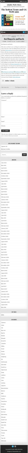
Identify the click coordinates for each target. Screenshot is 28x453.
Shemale (3, 417)
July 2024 (3, 183)
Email (3, 121)
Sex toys (3, 411)
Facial (2, 348)
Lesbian (3, 383)
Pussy (2, 406)
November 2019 (5, 265)
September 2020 (5, 239)
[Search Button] (26, 32)
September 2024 (5, 178)
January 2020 (4, 260)
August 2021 (4, 210)
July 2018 (3, 275)
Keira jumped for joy (16, 64)
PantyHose (4, 401)
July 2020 (3, 244)
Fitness (3, 354)
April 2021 (3, 220)
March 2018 (4, 278)
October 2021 (4, 204)
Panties (3, 398)
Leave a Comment (21, 41)
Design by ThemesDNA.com (14, 451)
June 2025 (4, 162)
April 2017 (3, 286)
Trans (2, 435)
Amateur (3, 322)
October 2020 (4, 236)
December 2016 (5, 294)
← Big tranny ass (4, 87)
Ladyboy (3, 375)
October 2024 (4, 176)
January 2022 (4, 199)
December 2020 (5, 231)
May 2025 (3, 165)
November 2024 (5, 173)
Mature (3, 390)
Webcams (3, 440)
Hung (18, 35)
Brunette (10, 35)
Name (3, 116)
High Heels (14, 35)
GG (2, 359)
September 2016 (5, 302)
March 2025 (4, 170)
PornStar (13, 36)
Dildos (2, 346)
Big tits (5, 35)
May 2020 (3, 249)
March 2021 (4, 223)
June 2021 (3, 215)
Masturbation (4, 388)
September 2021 (5, 207)
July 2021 (3, 212)
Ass (2, 327)
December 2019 (5, 262)
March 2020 (4, 254)
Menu (4, 1)
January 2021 (4, 228)
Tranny (3, 432)
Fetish (2, 351)
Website (3, 126)
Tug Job (3, 438)
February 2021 (5, 226)
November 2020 (5, 233)
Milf (2, 393)
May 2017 (3, 283)
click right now (16, 77)
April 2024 (4, 186)
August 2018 (4, 273)
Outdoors (3, 396)
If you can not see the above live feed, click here (14, 29)
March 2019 (4, 270)
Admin (5, 41)
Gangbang (3, 356)
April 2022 (4, 191)
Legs (24, 35)
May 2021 (3, 218)
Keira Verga (8, 50)
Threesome (4, 430)
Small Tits (3, 422)
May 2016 (3, 307)
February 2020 (5, 257)
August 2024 (4, 181)
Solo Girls (3, 425)
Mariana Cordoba (5, 149)
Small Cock (4, 419)
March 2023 (4, 189)
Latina (21, 35)
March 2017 (4, 289)
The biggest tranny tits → (21, 87)
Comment (4, 100)
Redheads (3, 409)
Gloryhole (3, 364)
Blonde (3, 335)
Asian (2, 325)
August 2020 (4, 241)
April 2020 (4, 252)
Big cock (3, 330)
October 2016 (4, 299)
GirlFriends (4, 362)
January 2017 (4, 291)
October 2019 (4, 267)
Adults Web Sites (14, 4)
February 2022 (5, 197)
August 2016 (4, 304)
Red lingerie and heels (14, 39)
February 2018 (5, 281)
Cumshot (3, 343)
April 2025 (4, 168)
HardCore (3, 367)
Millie (2, 315)
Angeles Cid (4, 146)
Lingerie (3, 385)
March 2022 (4, 194)
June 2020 (4, 246)
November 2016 (5, 296)
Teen (2, 427)
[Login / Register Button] (24, 32)
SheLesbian (4, 414)
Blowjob (3, 338)
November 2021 (5, 202)
